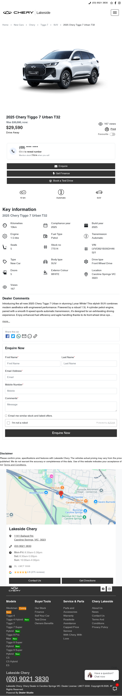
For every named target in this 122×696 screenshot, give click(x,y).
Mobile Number (14, 385)
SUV (56, 25)
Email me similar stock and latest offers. (30, 416)
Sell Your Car (42, 616)
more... (6, 321)
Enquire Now (61, 433)
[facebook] (7, 336)
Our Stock (40, 608)
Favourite (103, 134)
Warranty (68, 616)
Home (5, 25)
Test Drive (40, 619)
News (95, 612)
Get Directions (87, 580)
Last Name (68, 357)
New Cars (19, 25)
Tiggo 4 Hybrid (14, 619)
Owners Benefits (44, 623)
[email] (24, 336)
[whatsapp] (18, 336)
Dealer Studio (26, 693)
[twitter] (13, 336)
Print (113, 129)
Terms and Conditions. (15, 465)
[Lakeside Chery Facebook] (116, 3)
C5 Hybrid (12, 661)
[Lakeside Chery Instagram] (120, 3)
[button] (115, 12)
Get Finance (63, 173)
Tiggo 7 (44, 25)
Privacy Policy (100, 627)
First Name (11, 357)
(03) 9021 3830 (100, 3)
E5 (7, 665)
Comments (11, 398)
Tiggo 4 (10, 616)
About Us (97, 608)
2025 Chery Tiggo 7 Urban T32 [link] (79, 25)
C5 (8, 658)
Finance (39, 612)
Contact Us (34, 580)
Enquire (63, 166)
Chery (32, 25)
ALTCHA (111, 423)
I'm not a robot (20, 423)
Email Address (14, 371)
